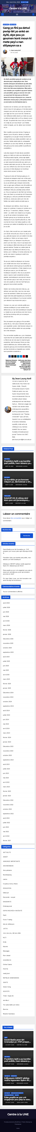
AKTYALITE (7, 852)
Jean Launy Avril (16, 50)
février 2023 (7, 791)
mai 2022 (6, 831)
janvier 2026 (7, 634)
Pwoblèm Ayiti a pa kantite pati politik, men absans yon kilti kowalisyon (17, 463)
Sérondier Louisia (21, 466)
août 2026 (6, 603)
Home (18, 1128)
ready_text (6, 973)
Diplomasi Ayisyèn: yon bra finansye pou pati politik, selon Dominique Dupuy (11, 363)
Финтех (5, 1009)
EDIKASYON (7, 888)
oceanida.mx (7, 960)
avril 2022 (6, 836)
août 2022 (6, 818)
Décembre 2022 (8, 800)
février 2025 (7, 683)
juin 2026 (6, 612)
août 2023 (6, 764)
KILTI (4, 937)
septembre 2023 (8, 760)
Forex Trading (7, 919)
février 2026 (7, 630)
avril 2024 (6, 728)
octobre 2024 (7, 701)
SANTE (5, 982)
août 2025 (6, 657)
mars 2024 (6, 733)
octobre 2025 (7, 648)
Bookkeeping (7, 875)
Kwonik (5, 946)
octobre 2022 (7, 809)
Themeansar (18, 1124)
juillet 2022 (6, 822)
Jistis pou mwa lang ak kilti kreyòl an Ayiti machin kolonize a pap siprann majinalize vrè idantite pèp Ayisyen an (24, 365)
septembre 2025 (8, 652)
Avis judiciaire (7, 870)
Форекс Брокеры (9, 1014)
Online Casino (7, 964)
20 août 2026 (10, 1102)
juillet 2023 (6, 769)
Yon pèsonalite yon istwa (11, 1005)
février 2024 (7, 737)
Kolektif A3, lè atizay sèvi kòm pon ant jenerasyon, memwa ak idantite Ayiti (16, 500)
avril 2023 (6, 782)
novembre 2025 (8, 643)
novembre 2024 (8, 697)
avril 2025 (6, 674)
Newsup (28, 1122)
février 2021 (7, 840)
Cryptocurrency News (10, 884)
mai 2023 (6, 778)
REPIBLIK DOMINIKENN (11, 978)
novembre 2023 (8, 751)
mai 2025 (6, 670)
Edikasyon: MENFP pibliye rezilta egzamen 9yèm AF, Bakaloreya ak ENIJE (17, 1080)
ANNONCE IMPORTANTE (11, 861)
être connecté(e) (16, 518)
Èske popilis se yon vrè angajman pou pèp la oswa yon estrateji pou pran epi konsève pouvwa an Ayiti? (17, 572)
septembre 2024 (8, 706)
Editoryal (5, 24)
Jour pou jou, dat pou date (12, 933)
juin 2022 (6, 827)
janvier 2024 (7, 742)
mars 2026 (6, 625)
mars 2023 (6, 787)
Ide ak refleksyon (8, 924)
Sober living (7, 987)
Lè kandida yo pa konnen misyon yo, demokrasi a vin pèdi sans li (17, 481)
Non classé (13, 24)
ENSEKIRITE (7, 902)
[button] (30, 14)
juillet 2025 (6, 661)
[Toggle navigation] (17, 14)
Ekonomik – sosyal (9, 897)
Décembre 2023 (8, 746)
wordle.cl (6, 1000)
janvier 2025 (7, 688)
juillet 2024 (6, 715)
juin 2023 (6, 773)
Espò (4, 915)
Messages (6, 951)
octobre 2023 (7, 755)
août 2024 (6, 710)
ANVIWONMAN (8, 866)
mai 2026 (6, 616)
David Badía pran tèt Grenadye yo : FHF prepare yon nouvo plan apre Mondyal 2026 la (17, 551)
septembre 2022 (8, 813)
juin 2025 (6, 666)
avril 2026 (6, 621)
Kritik (4, 942)
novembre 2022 (8, 805)
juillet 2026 (6, 607)
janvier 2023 (7, 796)
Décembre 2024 (8, 692)
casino (5, 879)
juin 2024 (6, 719)
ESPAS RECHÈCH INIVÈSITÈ (12, 910)
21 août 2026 (10, 1083)
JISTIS (5, 928)
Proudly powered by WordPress (12, 1122)
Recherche (7, 530)
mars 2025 (6, 679)
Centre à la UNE (18, 8)
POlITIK (5, 969)
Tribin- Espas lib (8, 996)
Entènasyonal (7, 906)
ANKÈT (5, 857)
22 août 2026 (10, 1044)
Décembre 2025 (8, 639)
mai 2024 (6, 724)
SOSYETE (6, 991)
